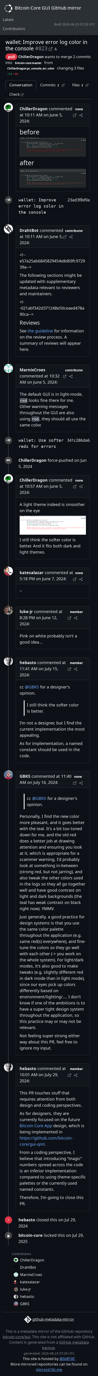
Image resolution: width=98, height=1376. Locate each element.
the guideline (40, 331)
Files (77, 84)
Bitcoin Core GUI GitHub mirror (47, 8)
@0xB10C (67, 1358)
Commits (49, 84)
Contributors (14, 28)
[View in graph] (55, 48)
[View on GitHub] (51, 48)
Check (15, 94)
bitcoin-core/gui (16, 1336)
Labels (8, 19)
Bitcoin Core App (36, 1125)
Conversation (20, 84)
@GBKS (32, 687)
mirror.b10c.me (49, 1369)
